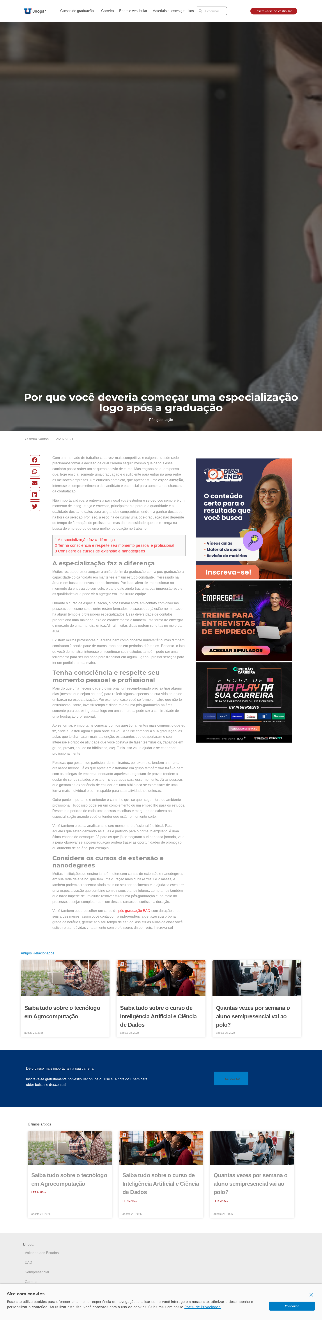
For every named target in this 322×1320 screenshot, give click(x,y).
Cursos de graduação (77, 11)
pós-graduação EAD (134, 911)
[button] (35, 460)
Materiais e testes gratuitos (173, 11)
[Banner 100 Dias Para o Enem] (244, 518)
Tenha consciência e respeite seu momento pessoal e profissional (114, 545)
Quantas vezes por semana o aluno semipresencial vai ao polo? (253, 1016)
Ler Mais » (38, 1192)
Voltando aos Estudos (42, 1253)
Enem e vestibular (133, 11)
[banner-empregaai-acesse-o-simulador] (244, 620)
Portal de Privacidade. (202, 1307)
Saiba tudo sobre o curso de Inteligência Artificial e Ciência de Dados (158, 1016)
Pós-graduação (161, 420)
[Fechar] (311, 1294)
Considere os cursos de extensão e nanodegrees (100, 551)
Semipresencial (37, 1272)
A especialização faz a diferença (85, 540)
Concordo (292, 1306)
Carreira (107, 11)
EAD (28, 1262)
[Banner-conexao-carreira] (244, 702)
